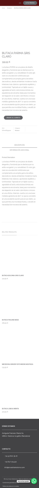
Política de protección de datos (11, 486)
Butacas (9, 8)
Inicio (3, 8)
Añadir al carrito (13, 117)
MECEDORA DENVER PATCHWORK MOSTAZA (17, 364)
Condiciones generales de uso (11, 482)
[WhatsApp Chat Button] (34, 481)
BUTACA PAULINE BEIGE (10, 320)
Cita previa (30, 3)
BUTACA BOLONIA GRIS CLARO (13, 275)
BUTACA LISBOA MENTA (10, 409)
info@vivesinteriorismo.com (14, 467)
